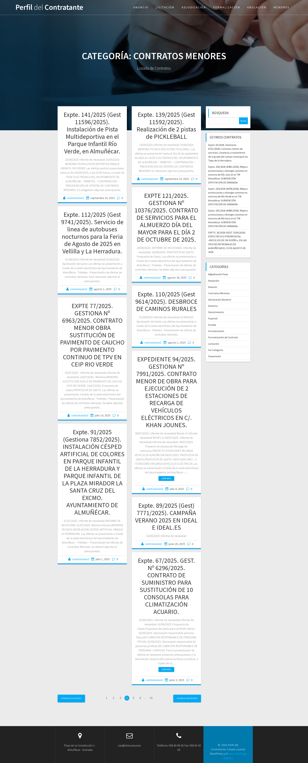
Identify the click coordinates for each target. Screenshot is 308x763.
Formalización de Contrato (223, 337)
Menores (281, 7)
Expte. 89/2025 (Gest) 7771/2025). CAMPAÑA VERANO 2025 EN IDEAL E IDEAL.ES (166, 516)
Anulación (256, 7)
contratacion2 (75, 198)
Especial (213, 318)
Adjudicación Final (218, 274)
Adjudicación (194, 7)
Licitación (164, 7)
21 (151, 698)
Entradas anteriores (187, 698)
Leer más (166, 478)
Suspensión (214, 356)
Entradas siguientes (71, 698)
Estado (212, 324)
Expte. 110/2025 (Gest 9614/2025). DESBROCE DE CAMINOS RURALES (166, 301)
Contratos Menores (219, 293)
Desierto (213, 305)
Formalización (226, 7)
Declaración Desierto (219, 299)
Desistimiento (216, 312)
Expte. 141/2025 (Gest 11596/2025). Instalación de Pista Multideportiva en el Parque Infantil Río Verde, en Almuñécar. (92, 133)
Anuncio (140, 7)
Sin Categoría (215, 350)
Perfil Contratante (49, 7)
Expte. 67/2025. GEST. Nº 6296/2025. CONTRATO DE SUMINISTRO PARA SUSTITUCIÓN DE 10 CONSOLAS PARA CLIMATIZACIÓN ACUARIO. (166, 586)
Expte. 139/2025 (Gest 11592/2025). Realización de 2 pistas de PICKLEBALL (166, 126)
